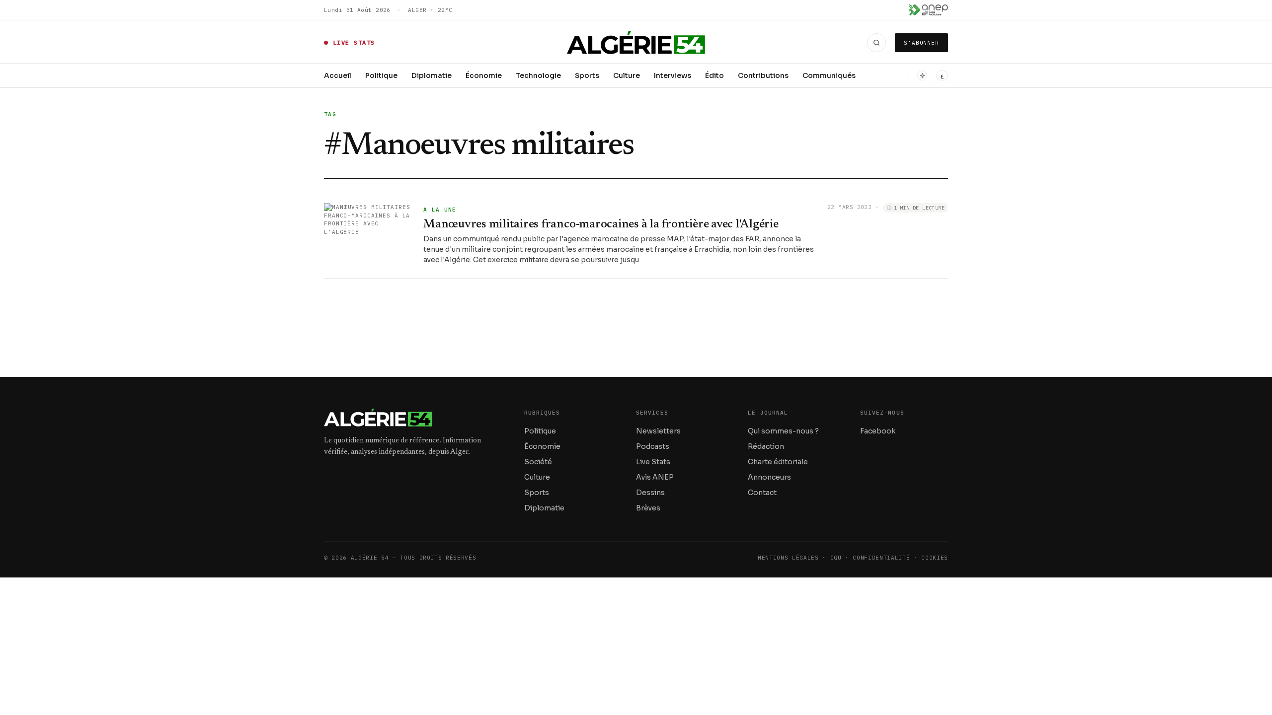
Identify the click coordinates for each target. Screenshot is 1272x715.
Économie (484, 75)
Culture (626, 75)
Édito (714, 75)
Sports (587, 75)
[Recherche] (876, 42)
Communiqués (829, 75)
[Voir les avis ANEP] (928, 9)
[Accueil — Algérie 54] (636, 42)
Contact (762, 492)
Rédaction (766, 446)
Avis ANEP (655, 477)
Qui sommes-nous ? (783, 431)
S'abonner (921, 42)
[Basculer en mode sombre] (922, 75)
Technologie (538, 75)
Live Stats (653, 461)
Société (538, 461)
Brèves (648, 507)
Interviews (672, 75)
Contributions (763, 75)
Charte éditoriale (778, 461)
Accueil (337, 75)
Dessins (650, 492)
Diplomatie (431, 75)
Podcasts (652, 446)
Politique (381, 75)
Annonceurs (769, 477)
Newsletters (658, 431)
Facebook (877, 431)
